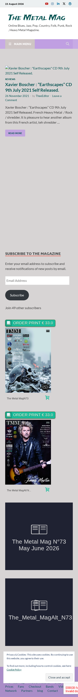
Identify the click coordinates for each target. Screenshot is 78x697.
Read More (13, 132)
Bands (50, 686)
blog (40, 690)
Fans (21, 686)
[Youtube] (46, 3)
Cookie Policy (14, 669)
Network (11, 690)
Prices (9, 686)
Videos (62, 686)
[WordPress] (69, 3)
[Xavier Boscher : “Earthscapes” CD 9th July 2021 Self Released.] (39, 71)
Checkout (35, 686)
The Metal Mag (36, 18)
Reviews (10, 79)
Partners (26, 690)
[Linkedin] (58, 3)
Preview (28, 360)
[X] (64, 3)
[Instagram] (52, 3)
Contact (52, 690)
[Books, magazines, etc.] (47, 398)
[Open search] (67, 44)
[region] (39, 195)
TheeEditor (42, 96)
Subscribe (17, 295)
